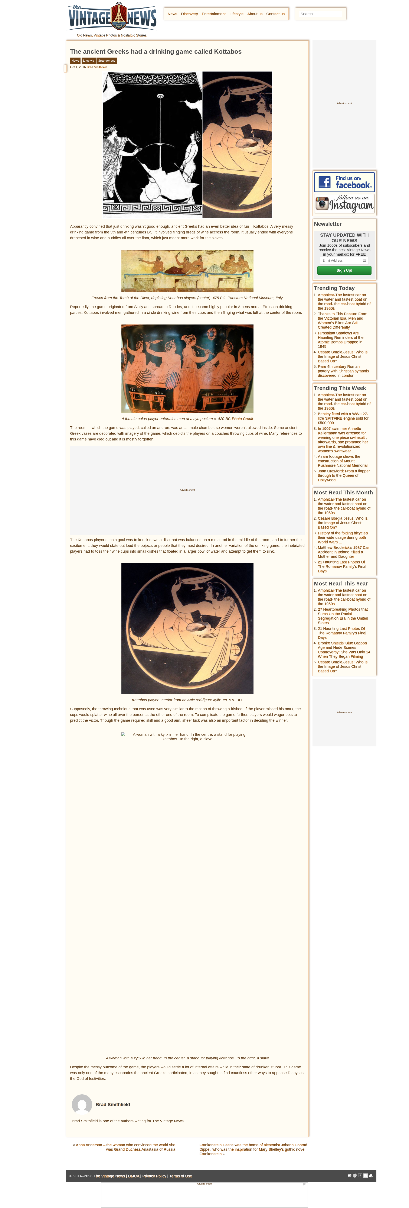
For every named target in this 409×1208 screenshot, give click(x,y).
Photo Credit (242, 419)
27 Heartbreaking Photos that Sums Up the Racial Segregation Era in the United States (343, 616)
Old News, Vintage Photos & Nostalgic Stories (112, 35)
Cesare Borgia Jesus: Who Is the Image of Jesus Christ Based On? (342, 356)
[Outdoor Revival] (355, 1176)
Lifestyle (236, 14)
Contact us (275, 14)
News (172, 14)
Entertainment (214, 14)
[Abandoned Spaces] (360, 1176)
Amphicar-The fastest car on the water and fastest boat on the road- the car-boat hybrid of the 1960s (344, 301)
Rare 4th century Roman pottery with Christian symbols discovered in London (343, 371)
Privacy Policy (154, 1176)
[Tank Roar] (365, 1176)
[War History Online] (349, 1176)
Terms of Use (180, 1176)
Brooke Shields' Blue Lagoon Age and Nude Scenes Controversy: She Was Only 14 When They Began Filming (344, 650)
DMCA (133, 1176)
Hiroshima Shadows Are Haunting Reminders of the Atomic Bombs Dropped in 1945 (340, 340)
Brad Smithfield (97, 67)
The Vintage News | (111, 1176)
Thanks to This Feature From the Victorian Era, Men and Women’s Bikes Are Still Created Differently (342, 320)
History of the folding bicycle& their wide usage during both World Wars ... (343, 537)
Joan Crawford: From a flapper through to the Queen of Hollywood (344, 475)
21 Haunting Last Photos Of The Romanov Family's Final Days (342, 566)
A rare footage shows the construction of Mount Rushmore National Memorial (342, 461)
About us (254, 14)
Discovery (189, 14)
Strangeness (106, 60)
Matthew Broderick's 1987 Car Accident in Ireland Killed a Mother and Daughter (343, 552)
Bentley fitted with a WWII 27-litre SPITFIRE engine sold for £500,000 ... (343, 418)
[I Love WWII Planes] (371, 1176)
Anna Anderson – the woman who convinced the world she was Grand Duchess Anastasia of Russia (125, 1147)
